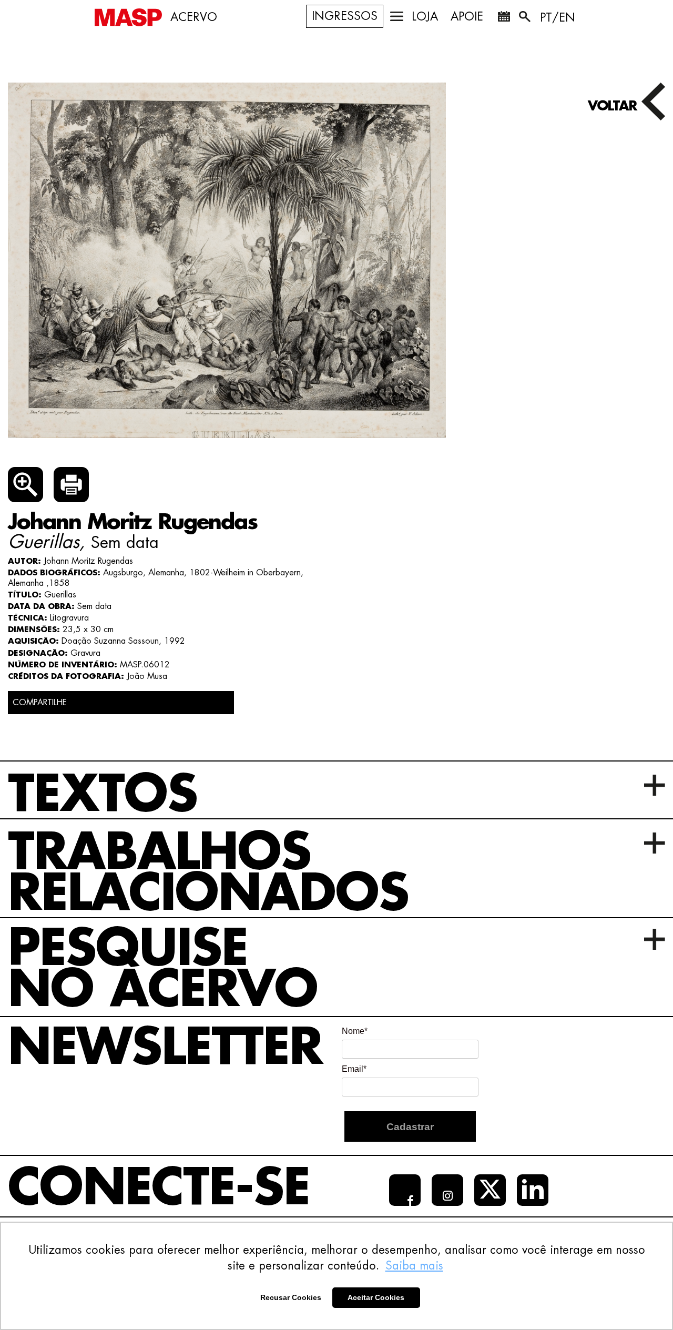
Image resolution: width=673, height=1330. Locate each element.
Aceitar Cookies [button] (376, 1297)
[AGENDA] (504, 18)
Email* (354, 1068)
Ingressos (345, 16)
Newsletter (165, 1048)
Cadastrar (410, 1126)
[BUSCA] (526, 18)
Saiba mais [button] (414, 1266)
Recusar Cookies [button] (290, 1297)
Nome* (355, 1031)
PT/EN (557, 18)
